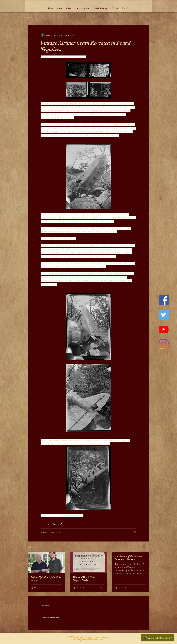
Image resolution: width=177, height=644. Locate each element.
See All (146, 547)
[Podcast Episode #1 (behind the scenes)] (46, 562)
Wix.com (99, 639)
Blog (29, 17)
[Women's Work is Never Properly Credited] (88, 562)
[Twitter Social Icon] (164, 315)
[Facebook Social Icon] (164, 300)
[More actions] (134, 35)
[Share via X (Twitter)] (48, 524)
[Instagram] (164, 344)
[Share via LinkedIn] (54, 524)
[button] (146, 17)
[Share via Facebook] (42, 524)
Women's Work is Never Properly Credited (84, 579)
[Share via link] (61, 524)
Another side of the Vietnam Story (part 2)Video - (128, 558)
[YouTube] (164, 329)
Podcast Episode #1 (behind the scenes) (46, 579)
